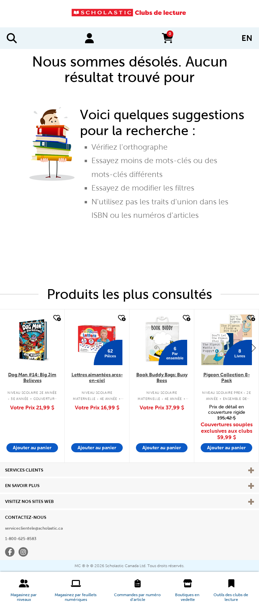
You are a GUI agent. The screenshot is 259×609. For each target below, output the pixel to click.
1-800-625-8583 (20, 538)
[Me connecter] (89, 38)
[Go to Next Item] (253, 347)
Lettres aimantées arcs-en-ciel (97, 377)
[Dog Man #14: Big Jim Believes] (32, 339)
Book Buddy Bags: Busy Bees (162, 377)
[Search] (12, 38)
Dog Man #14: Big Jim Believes (32, 377)
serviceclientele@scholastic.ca (34, 528)
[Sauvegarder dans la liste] (56, 318)
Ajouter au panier (32, 447)
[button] (24, 590)
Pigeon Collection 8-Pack (226, 377)
